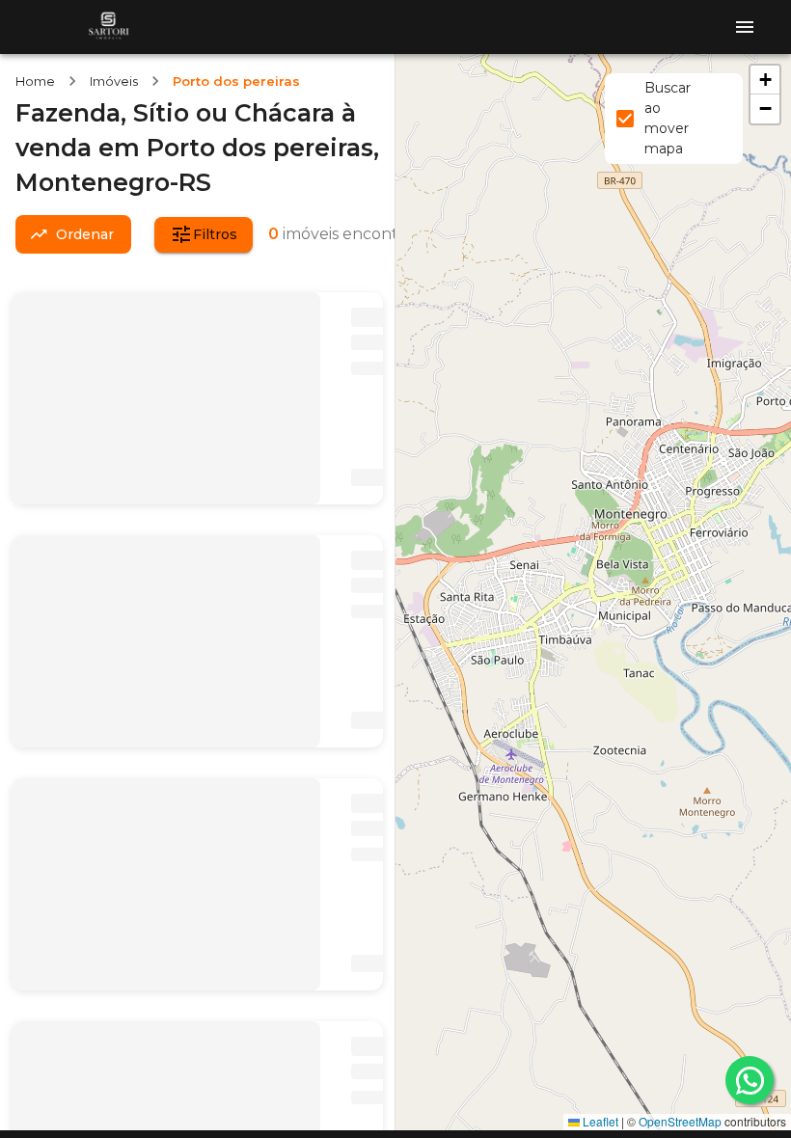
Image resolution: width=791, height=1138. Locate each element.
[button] (764, 80)
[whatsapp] (749, 1080)
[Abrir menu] (745, 27)
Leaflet (599, 1121)
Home (35, 81)
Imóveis (114, 81)
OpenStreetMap (680, 1121)
